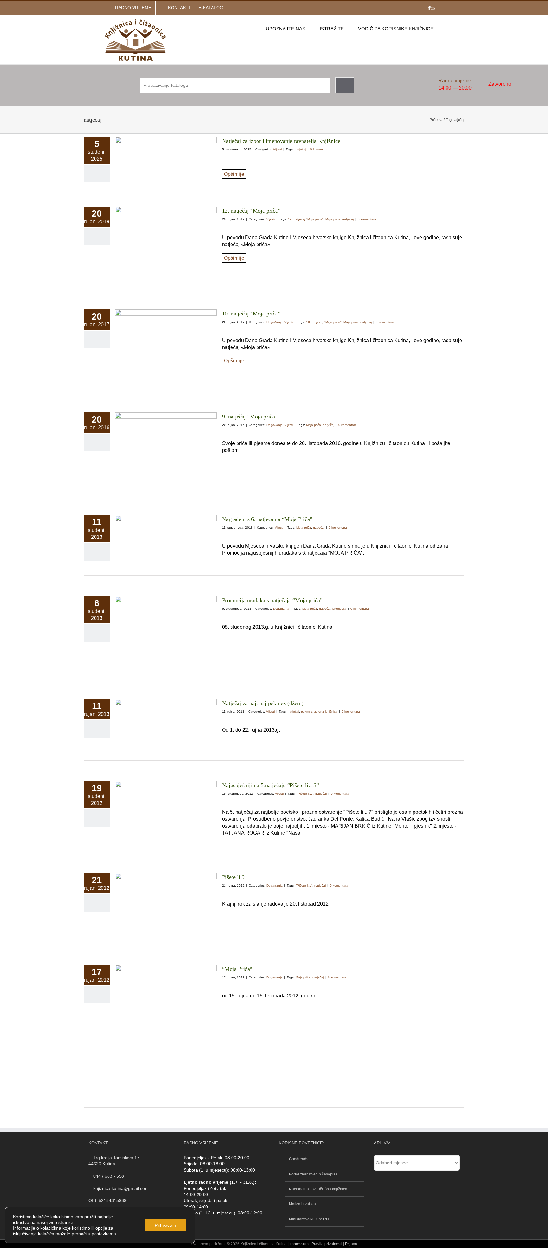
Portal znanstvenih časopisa (313, 1174)
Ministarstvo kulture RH (309, 1219)
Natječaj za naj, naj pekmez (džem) (262, 703)
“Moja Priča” (237, 969)
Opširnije (234, 174)
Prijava (351, 1244)
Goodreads (298, 1159)
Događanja (274, 322)
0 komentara (319, 149)
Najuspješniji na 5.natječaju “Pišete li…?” (270, 785)
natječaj (300, 149)
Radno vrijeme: (455, 80)
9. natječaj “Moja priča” (249, 416)
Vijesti (277, 149)
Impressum (299, 1244)
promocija (339, 608)
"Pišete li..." (305, 793)
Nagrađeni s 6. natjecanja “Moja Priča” (267, 519)
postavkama (104, 1233)
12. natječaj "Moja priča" (305, 219)
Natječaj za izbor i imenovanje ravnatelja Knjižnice (281, 141)
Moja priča (332, 219)
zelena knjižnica (325, 711)
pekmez (306, 711)
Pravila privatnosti (326, 1244)
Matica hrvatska (302, 1204)
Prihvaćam (165, 1225)
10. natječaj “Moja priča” (251, 313)
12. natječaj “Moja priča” (251, 210)
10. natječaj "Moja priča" (324, 322)
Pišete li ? (233, 877)
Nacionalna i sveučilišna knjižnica (318, 1189)
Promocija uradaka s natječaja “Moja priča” (272, 600)
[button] (443, 28)
